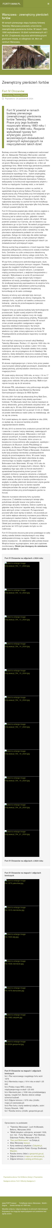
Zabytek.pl (37, 1145)
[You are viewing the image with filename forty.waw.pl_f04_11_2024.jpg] (22, 575)
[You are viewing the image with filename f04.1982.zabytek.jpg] (22, 1026)
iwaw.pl (27, 1142)
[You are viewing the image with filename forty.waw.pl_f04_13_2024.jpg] (22, 628)
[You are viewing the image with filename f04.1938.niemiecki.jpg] (22, 973)
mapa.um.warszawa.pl (34, 1156)
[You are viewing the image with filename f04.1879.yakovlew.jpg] (22, 892)
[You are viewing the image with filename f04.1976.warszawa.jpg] (22, 999)
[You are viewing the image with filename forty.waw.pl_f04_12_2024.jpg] (22, 602)
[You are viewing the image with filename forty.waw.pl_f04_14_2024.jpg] (22, 655)
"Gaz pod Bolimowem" (19, 1140)
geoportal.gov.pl (36, 1153)
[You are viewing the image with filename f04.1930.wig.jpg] (22, 946)
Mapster (13, 1150)
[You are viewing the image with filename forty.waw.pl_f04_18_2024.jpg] (22, 763)
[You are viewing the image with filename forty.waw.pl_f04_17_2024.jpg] (22, 736)
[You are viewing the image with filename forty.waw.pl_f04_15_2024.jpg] (22, 682)
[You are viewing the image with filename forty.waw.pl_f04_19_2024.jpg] (22, 789)
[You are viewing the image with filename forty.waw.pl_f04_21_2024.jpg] (22, 843)
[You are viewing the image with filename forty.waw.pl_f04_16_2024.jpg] (22, 709)
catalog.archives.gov (33, 1159)
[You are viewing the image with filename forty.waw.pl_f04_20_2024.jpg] (22, 816)
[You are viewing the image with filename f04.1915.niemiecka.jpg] (22, 919)
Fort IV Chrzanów (13, 91)
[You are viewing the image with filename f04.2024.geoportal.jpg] (22, 1053)
